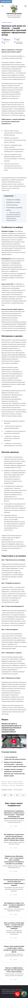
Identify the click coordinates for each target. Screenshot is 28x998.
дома (9, 781)
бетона (4, 781)
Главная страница (7, 22)
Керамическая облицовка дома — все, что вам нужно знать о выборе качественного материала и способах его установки (14, 859)
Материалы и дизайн (13, 202)
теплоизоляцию (19, 783)
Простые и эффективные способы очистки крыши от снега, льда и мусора (14, 969)
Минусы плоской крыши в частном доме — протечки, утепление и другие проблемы (15, 764)
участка (12, 785)
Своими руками (14, 13)
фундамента (20, 785)
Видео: (8, 210)
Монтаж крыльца (12, 205)
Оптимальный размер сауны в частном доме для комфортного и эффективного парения (14, 882)
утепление (5, 785)
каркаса (4, 783)
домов (20, 781)
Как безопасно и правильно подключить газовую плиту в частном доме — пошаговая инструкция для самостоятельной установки (14, 814)
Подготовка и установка (14, 207)
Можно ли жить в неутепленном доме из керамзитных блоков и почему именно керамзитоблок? (13, 216)
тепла (10, 783)
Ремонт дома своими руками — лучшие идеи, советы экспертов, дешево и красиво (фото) (14, 949)
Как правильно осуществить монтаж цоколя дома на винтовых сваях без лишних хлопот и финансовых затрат (14, 837)
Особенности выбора (13, 199)
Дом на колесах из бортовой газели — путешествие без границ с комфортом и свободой (14, 925)
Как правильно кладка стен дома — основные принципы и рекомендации (14, 905)
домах (15, 781)
